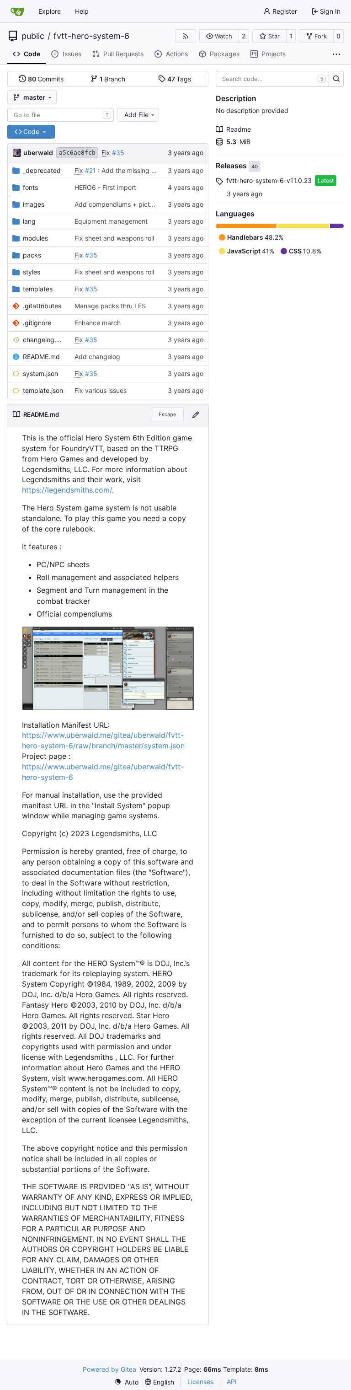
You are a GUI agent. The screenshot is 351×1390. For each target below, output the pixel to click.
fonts (30, 187)
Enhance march (97, 323)
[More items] (336, 54)
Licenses (200, 1381)
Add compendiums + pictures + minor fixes (138, 204)
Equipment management (111, 221)
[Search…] (336, 79)
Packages (224, 54)
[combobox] (60, 115)
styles (31, 272)
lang (29, 221)
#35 (118, 152)
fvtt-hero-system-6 (91, 36)
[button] (219, 36)
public (32, 36)
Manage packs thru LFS (110, 306)
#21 (90, 170)
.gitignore (37, 323)
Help (82, 11)
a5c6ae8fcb (77, 152)
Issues (72, 54)
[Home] (17, 11)
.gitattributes (42, 306)
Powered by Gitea (109, 1369)
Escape (167, 414)
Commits (46, 79)
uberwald (38, 152)
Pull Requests (123, 54)
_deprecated (42, 170)
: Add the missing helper (133, 170)
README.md (41, 356)
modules (35, 238)
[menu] (126, 1382)
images (33, 204)
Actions (177, 54)
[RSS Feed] (185, 36)
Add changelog (97, 356)
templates (38, 289)
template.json (43, 390)
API (232, 1381)
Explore (49, 11)
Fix (105, 152)
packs (32, 255)
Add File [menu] (136, 114)
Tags (179, 79)
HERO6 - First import (105, 187)
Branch (113, 79)
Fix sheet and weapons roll (114, 238)
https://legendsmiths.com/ (67, 489)
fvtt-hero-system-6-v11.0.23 (269, 180)
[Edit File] (195, 414)
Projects (273, 54)
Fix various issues (100, 390)
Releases (232, 166)
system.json (40, 373)
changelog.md (44, 339)
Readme (238, 129)
